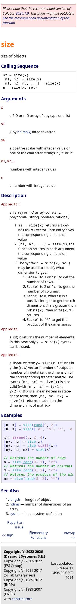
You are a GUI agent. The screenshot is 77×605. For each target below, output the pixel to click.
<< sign (7, 535)
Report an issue (15, 525)
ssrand (18, 437)
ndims (15, 504)
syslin (14, 513)
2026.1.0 (22, 13)
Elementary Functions (38, 535)
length (15, 499)
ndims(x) (24, 132)
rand (38, 425)
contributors (22, 598)
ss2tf (43, 446)
